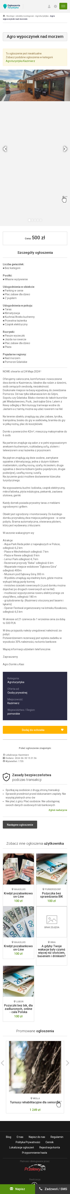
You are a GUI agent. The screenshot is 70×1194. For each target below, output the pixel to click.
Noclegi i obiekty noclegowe (20, 16)
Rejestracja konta (49, 1147)
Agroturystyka (42, 16)
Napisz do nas (37, 1136)
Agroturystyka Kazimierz (20, 61)
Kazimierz (13, 703)
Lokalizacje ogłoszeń (21, 1147)
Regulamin (57, 1136)
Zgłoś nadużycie (58, 810)
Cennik (50, 1142)
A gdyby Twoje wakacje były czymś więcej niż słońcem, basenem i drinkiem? (52, 951)
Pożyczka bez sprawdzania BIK (51, 895)
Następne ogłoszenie (20, 824)
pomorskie (13, 713)
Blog (8, 1136)
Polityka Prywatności (28, 1142)
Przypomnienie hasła (34, 1152)
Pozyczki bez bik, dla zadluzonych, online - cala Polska (18, 1009)
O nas (20, 1136)
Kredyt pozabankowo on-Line (18, 895)
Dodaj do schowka (33, 729)
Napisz (20, 1189)
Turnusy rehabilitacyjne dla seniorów (35, 1102)
